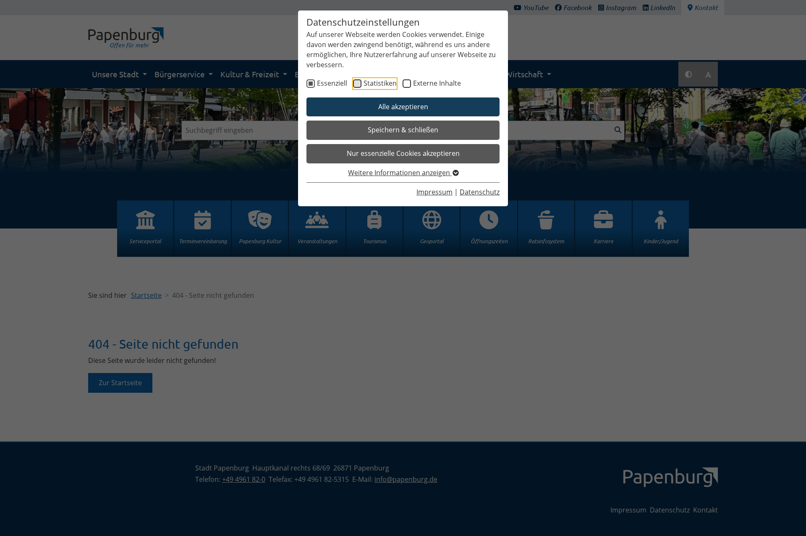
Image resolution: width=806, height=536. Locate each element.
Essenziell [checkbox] (332, 83)
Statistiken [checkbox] (380, 83)
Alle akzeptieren (403, 106)
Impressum (434, 192)
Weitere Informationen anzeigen (400, 172)
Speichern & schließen (403, 129)
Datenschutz (480, 192)
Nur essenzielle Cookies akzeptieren (403, 153)
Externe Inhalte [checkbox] (437, 83)
